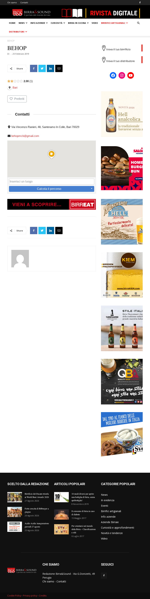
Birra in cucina (77, 23)
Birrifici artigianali (113, 23)
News (22, 23)
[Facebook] (140, 2)
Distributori (16, 31)
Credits (42, 595)
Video (95, 23)
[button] (138, 23)
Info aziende (37, 23)
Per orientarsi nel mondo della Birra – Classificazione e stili (84, 529)
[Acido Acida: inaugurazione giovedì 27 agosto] (14, 527)
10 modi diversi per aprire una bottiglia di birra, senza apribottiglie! (83, 497)
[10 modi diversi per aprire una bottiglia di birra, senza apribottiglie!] (61, 497)
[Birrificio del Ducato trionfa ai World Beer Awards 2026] (14, 497)
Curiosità (56, 23)
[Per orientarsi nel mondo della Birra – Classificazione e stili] (61, 529)
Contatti (24, 2)
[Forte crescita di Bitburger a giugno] (14, 512)
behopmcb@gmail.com (25, 135)
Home (12, 23)
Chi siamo (12, 2)
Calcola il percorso (49, 188)
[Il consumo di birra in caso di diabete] (61, 514)
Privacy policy (30, 595)
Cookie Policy (14, 595)
